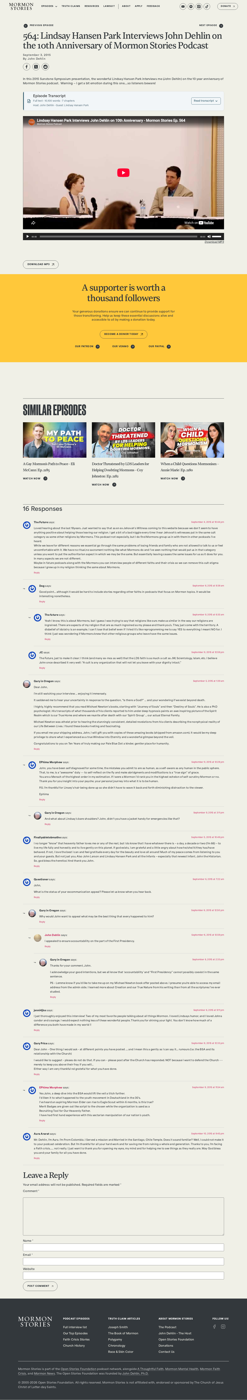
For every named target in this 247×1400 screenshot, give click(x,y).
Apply (138, 6)
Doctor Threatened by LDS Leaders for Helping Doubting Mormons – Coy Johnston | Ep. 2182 (120, 470)
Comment (31, 1191)
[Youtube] (183, 6)
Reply (37, 573)
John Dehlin (52, 935)
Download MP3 (214, 242)
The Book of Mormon (123, 1333)
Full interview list (75, 1327)
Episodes (47, 6)
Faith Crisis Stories (76, 1340)
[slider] (217, 236)
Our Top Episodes (75, 1333)
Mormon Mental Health (181, 1369)
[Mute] (209, 236)
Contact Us (167, 1352)
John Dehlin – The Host (175, 1333)
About (126, 6)
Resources (92, 6)
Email (28, 1255)
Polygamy (115, 1340)
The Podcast (167, 1327)
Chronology (116, 1346)
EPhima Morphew (50, 1088)
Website (29, 1269)
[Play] (27, 236)
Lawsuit (109, 6)
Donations (166, 1346)
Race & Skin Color (120, 1352)
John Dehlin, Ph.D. (135, 1374)
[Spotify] (191, 6)
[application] (123, 236)
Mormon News (44, 1374)
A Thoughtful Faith (150, 1369)
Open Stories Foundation (176, 1340)
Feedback (153, 6)
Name (28, 1241)
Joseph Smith (118, 1327)
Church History (74, 1346)
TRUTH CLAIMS (71, 6)
